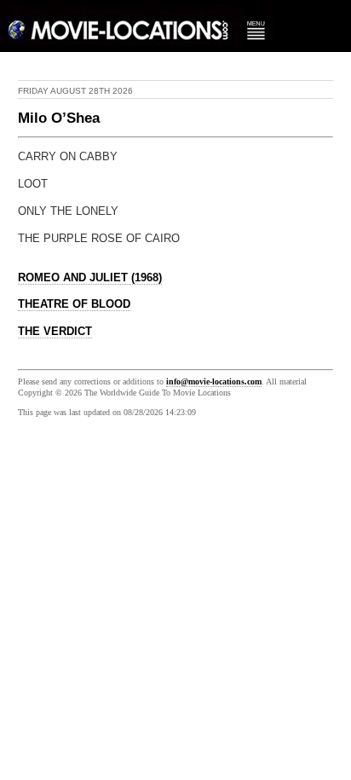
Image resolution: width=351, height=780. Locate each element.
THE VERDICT (55, 332)
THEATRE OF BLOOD (74, 304)
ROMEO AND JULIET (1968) (90, 278)
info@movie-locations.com (214, 381)
